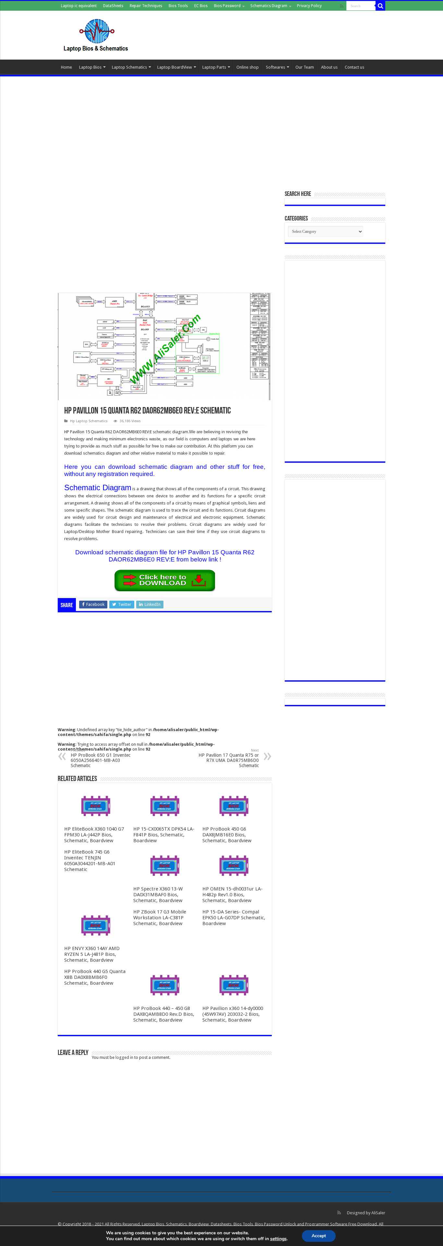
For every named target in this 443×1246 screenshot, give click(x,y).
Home (66, 67)
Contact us (354, 67)
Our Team (304, 67)
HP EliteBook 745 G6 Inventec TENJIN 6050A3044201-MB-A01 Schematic (89, 860)
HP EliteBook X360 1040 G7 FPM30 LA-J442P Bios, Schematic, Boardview (94, 835)
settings (278, 1239)
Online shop (247, 67)
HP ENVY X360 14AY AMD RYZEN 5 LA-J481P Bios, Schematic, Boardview (92, 954)
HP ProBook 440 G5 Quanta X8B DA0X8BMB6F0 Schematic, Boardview (95, 977)
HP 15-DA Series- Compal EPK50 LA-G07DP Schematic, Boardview (233, 917)
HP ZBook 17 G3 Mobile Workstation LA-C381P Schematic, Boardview (159, 917)
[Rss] (341, 6)
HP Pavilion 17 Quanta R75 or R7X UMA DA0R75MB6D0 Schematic (228, 758)
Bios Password (227, 6)
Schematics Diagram (268, 6)
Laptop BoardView (174, 67)
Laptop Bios (90, 67)
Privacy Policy (309, 6)
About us (329, 67)
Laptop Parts (214, 67)
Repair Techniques (146, 6)
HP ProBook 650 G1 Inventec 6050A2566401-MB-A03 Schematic (100, 758)
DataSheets (113, 6)
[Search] (380, 6)
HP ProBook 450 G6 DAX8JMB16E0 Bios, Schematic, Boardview (226, 835)
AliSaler (378, 1212)
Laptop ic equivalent (79, 6)
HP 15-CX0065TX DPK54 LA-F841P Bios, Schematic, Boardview (164, 835)
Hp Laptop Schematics (89, 421)
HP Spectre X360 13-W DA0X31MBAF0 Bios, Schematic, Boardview (158, 894)
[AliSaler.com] (97, 34)
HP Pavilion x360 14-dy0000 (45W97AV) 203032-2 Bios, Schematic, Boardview (232, 1014)
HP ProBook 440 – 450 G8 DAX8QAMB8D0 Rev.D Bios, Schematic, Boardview (163, 1014)
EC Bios (201, 6)
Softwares (275, 67)
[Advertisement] (221, 130)
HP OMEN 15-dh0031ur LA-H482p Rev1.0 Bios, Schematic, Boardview (232, 894)
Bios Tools (178, 6)
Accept (319, 1236)
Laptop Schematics (129, 67)
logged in (124, 1057)
